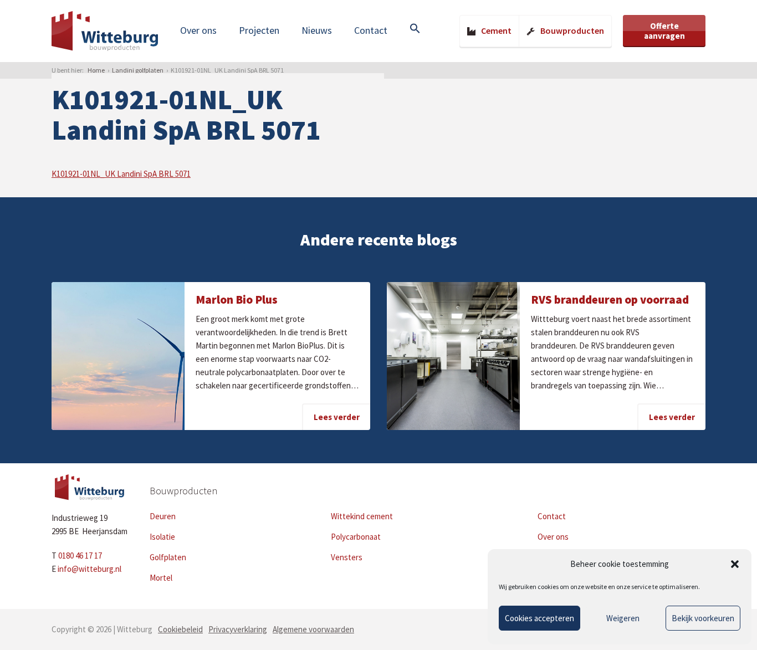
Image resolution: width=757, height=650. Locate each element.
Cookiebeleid (180, 629)
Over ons (198, 30)
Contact (370, 30)
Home (96, 70)
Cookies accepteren (539, 618)
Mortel (161, 577)
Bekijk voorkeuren (703, 618)
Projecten (259, 30)
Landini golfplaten (137, 70)
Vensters (346, 557)
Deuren (163, 516)
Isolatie (162, 536)
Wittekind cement (362, 516)
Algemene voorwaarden (313, 629)
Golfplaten (168, 557)
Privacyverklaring (237, 629)
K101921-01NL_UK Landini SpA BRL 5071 (121, 173)
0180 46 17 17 (80, 555)
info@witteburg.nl (89, 569)
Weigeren (623, 618)
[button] (734, 564)
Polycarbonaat (356, 536)
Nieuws (316, 30)
